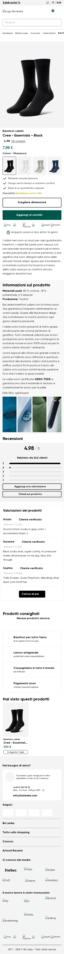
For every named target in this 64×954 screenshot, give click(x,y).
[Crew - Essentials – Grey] (39, 166)
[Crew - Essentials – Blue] (54, 166)
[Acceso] (44, 11)
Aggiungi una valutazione (30, 486)
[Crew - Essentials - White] (24, 166)
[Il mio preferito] (36, 11)
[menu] (59, 12)
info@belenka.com (25, 795)
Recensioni (13, 439)
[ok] (57, 22)
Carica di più (30, 594)
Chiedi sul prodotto (30, 494)
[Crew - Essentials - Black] (9, 166)
